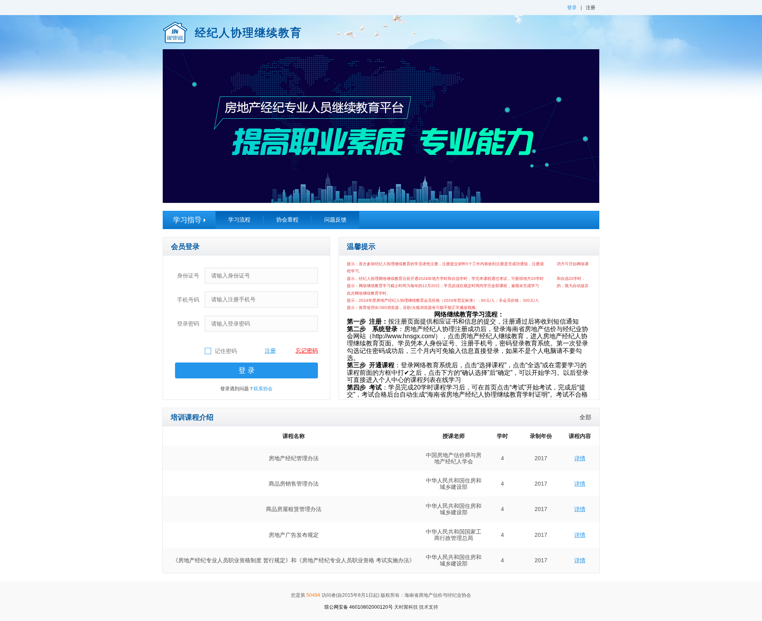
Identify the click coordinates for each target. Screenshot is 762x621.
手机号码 (188, 300)
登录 (572, 7)
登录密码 (188, 323)
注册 (590, 7)
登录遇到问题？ (246, 389)
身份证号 (188, 275)
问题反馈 (335, 219)
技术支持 (416, 607)
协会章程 (287, 219)
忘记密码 (307, 350)
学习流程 (239, 219)
